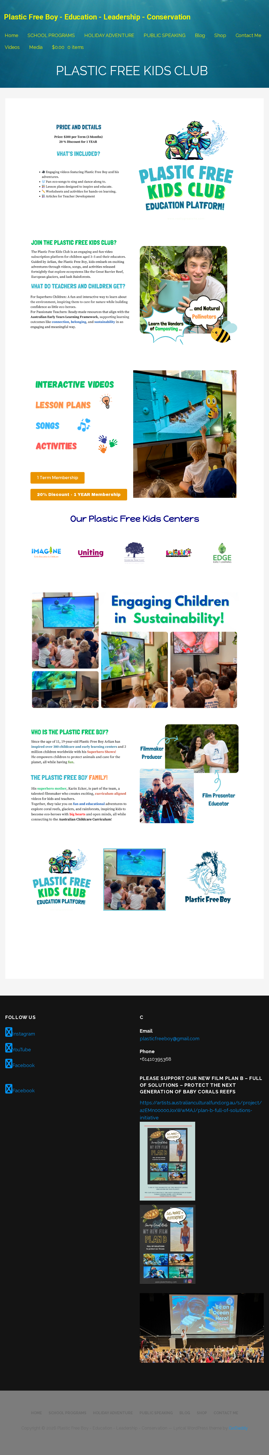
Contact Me (248, 35)
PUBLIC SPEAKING (164, 35)
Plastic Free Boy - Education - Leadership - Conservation (97, 17)
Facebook (23, 1065)
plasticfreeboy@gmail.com (169, 1038)
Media (36, 47)
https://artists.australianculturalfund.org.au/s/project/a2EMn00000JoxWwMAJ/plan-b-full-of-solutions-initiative (201, 1110)
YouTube (21, 1049)
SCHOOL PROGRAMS (51, 35)
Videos (12, 47)
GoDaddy (238, 1428)
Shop (220, 35)
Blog (200, 35)
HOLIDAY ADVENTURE (109, 35)
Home (11, 35)
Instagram (23, 1034)
